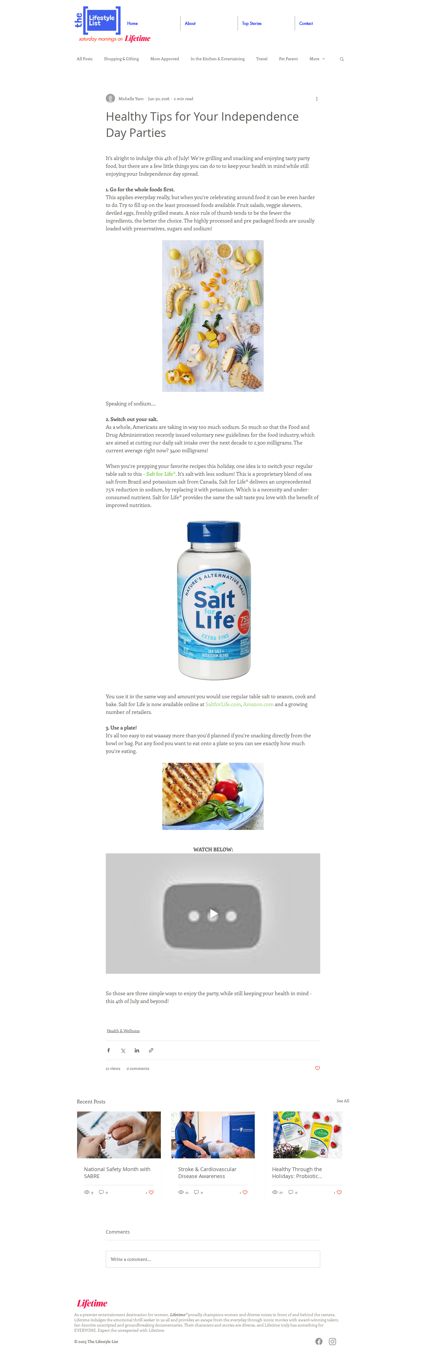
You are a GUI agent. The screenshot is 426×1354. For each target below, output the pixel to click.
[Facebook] (319, 1341)
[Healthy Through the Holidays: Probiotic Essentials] (307, 1135)
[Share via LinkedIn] (137, 1050)
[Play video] (213, 913)
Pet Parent (288, 58)
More (314, 58)
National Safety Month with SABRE (117, 1173)
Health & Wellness (123, 1030)
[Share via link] (151, 1050)
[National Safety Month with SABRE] (119, 1135)
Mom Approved (164, 58)
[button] (342, 58)
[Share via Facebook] (108, 1050)
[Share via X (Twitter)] (122, 1050)
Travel (261, 58)
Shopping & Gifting (121, 58)
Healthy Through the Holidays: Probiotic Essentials (297, 1173)
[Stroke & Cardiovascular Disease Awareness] (213, 1135)
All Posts (84, 58)
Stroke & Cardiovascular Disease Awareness (207, 1173)
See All (343, 1100)
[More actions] (316, 98)
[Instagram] (332, 1341)
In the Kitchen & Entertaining (218, 58)
